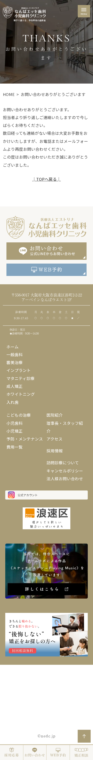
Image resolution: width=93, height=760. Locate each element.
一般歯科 (14, 354)
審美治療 (14, 362)
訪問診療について (62, 462)
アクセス (54, 439)
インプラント (18, 370)
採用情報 (54, 451)
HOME (9, 94)
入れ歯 (12, 402)
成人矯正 (14, 386)
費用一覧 (14, 447)
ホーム (12, 347)
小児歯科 (14, 423)
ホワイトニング (20, 394)
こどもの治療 (18, 415)
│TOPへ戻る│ (46, 179)
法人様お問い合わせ (64, 478)
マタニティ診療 (20, 378)
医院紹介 (54, 415)
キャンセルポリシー (64, 471)
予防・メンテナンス (24, 439)
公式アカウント (28, 495)
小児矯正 (14, 431)
